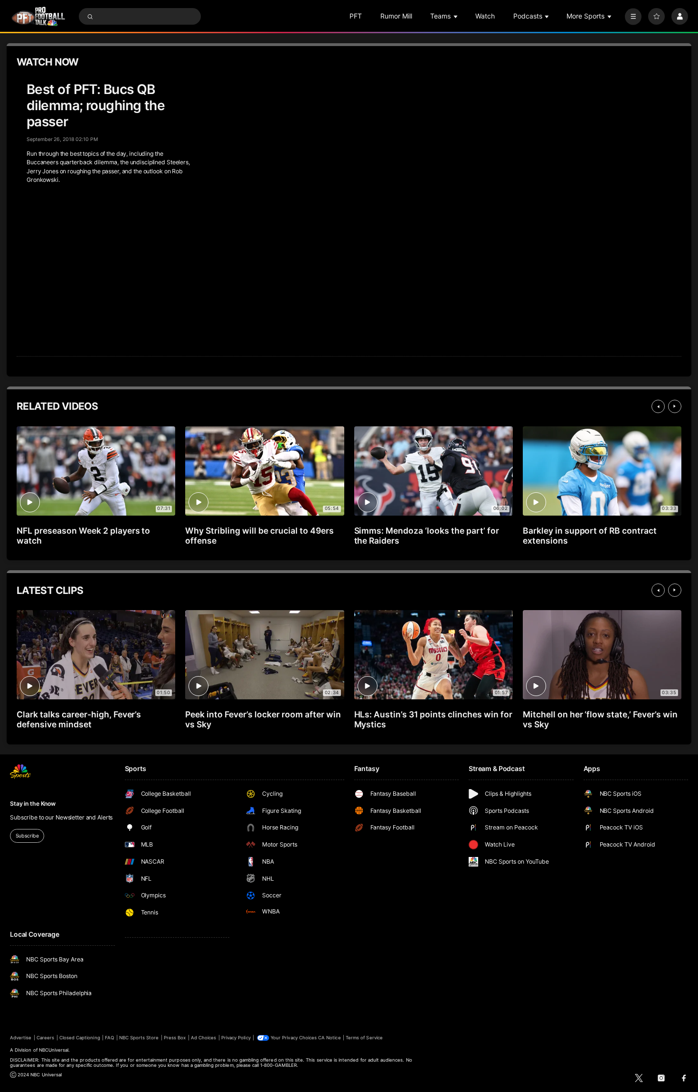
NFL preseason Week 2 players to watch (83, 536)
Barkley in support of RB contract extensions (590, 536)
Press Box (175, 1037)
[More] (633, 16)
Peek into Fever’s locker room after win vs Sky (262, 719)
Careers (45, 1037)
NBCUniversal (54, 1050)
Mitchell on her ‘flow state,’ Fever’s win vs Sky (600, 719)
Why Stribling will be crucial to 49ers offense (259, 536)
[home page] (38, 16)
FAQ (109, 1037)
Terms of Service (364, 1037)
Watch (485, 16)
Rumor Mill (396, 16)
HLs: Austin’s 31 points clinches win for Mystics (433, 719)
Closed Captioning (79, 1037)
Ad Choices (203, 1037)
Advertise (20, 1037)
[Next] (674, 406)
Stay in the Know (33, 803)
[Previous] (658, 406)
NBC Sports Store (139, 1037)
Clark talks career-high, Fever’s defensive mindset (79, 719)
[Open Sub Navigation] (456, 16)
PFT (355, 16)
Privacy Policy (236, 1037)
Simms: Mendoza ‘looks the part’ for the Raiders (426, 536)
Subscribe (27, 836)
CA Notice (329, 1037)
